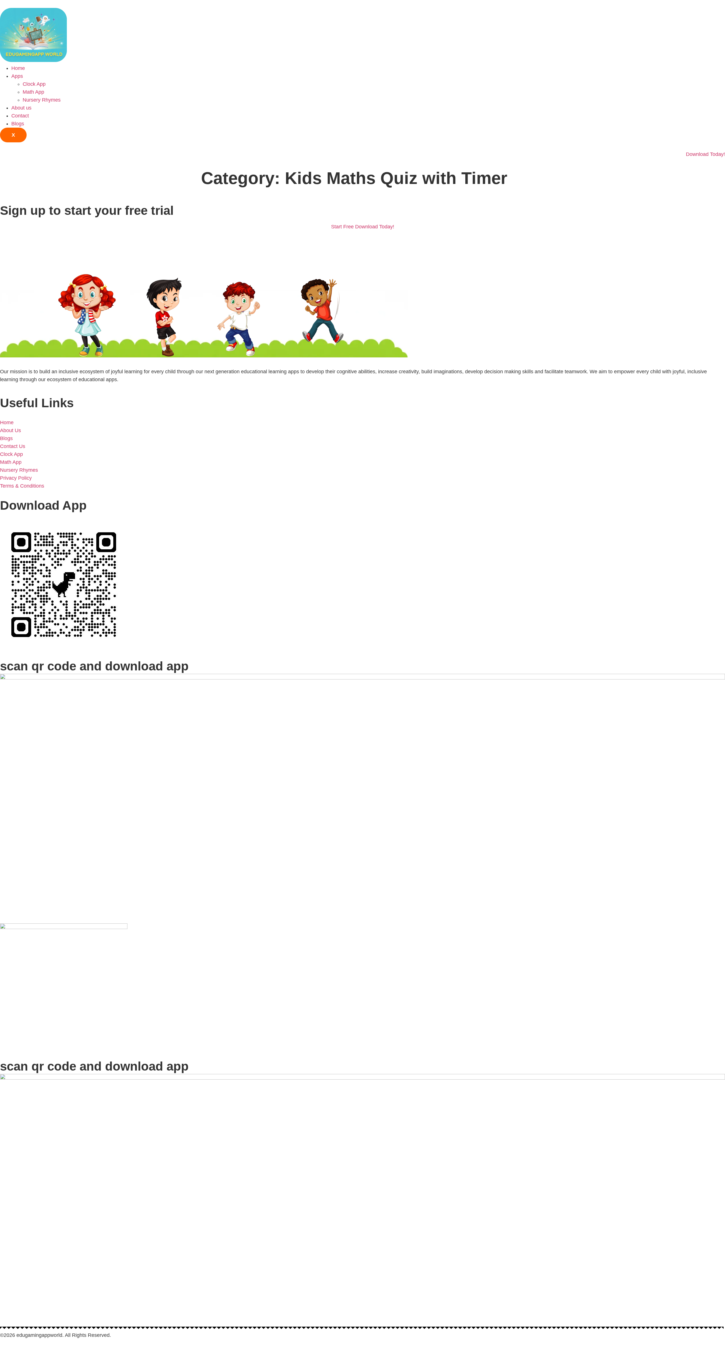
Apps (17, 76)
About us (21, 108)
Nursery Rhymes (42, 100)
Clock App (34, 84)
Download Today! (705, 154)
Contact (20, 116)
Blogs (17, 123)
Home (18, 68)
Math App (33, 92)
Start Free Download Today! (362, 227)
